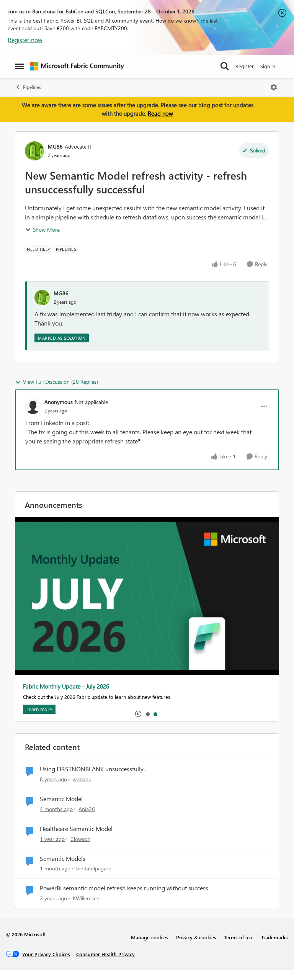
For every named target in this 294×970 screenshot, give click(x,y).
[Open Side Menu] (19, 66)
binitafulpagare (93, 868)
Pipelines (32, 87)
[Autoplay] (138, 714)
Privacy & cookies (196, 937)
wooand (82, 779)
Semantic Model (61, 799)
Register (244, 66)
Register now (25, 40)
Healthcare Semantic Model (76, 829)
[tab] (147, 714)
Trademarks (274, 937)
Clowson (80, 838)
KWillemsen (86, 898)
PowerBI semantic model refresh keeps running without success (124, 888)
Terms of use (238, 937)
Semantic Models (62, 858)
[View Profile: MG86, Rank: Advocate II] (34, 150)
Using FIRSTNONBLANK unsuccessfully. (92, 769)
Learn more (39, 709)
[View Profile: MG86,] (42, 297)
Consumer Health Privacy (105, 954)
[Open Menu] (273, 87)
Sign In (267, 66)
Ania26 (86, 809)
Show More (46, 229)
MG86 (55, 146)
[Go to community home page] (77, 66)
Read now (160, 113)
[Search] (224, 66)
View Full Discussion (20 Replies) (60, 381)
